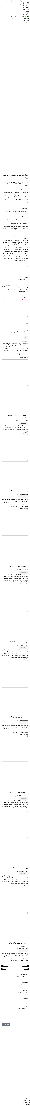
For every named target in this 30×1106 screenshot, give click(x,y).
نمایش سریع (22, 412)
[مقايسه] (26, 412)
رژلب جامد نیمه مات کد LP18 (18, 491)
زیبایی (17, 229)
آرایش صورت (10, 228)
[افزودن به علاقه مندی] (18, 412)
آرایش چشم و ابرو (18, 228)
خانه (27, 175)
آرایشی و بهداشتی (24, 229)
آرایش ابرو (25, 228)
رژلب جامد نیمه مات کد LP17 (18, 717)
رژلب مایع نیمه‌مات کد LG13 (18, 566)
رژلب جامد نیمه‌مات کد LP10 (18, 943)
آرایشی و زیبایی (22, 175)
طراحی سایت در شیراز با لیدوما (21, 1097)
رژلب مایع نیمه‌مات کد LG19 (18, 642)
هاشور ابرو (23, 231)
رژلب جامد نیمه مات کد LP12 (18, 868)
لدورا (17, 175)
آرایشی (5, 228)
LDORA (8, 226)
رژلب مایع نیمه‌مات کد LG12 (18, 792)
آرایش (4, 226)
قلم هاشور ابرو (12, 229)
